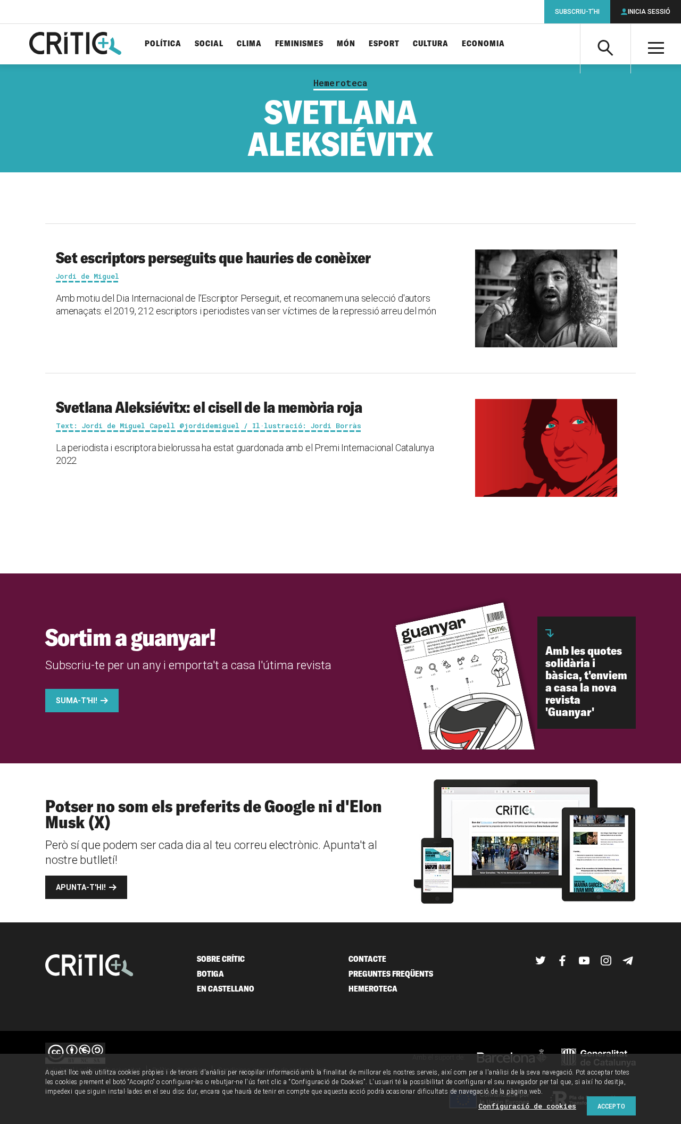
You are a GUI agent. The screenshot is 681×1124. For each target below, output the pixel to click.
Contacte (367, 959)
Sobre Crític (221, 959)
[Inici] (89, 966)
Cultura (431, 43)
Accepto (611, 1106)
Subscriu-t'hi (577, 11)
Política (163, 43)
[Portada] (75, 44)
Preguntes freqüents (390, 974)
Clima (249, 43)
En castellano (225, 989)
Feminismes (299, 43)
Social (209, 43)
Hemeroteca (340, 83)
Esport (384, 43)
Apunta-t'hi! (81, 887)
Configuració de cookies (527, 1106)
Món (346, 43)
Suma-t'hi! (76, 700)
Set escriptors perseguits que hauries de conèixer (213, 257)
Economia (483, 43)
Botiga (210, 974)
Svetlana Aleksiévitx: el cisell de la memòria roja (209, 407)
